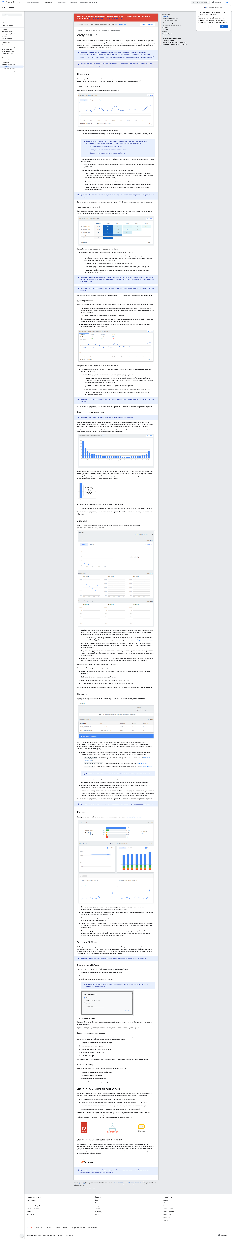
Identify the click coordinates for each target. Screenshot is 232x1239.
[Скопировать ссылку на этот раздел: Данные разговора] (95, 301)
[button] (12, 51)
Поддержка (73, 2)
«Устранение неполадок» (144, 640)
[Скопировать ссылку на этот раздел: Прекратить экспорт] (96, 1065)
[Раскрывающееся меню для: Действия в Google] (41, 2)
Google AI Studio (168, 1209)
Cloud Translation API (120, 24)
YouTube (97, 1214)
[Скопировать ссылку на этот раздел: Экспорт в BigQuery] (99, 942)
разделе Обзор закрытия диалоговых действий (105, 18)
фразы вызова (138, 804)
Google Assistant (95, 30)
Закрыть (213, 27)
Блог (96, 1200)
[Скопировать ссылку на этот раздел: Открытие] (89, 694)
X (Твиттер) (98, 1211)
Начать (224, 27)
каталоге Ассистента (134, 817)
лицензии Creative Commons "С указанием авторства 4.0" (128, 1182)
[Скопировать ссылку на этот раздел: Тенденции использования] (101, 86)
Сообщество (62, 2)
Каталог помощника (33, 1209)
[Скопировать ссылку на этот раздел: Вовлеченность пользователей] (105, 412)
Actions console (8, 8)
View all (165, 1220)
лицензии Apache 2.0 (79, 1184)
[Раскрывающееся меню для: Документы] (54, 2)
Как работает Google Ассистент (36, 1206)
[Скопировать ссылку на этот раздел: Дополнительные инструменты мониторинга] (124, 1140)
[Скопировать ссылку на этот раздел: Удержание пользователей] (102, 207)
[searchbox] (12, 15)
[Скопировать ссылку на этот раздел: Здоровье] (89, 521)
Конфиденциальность (49, 1235)
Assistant (17, 2)
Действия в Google (33, 2)
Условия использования (34, 1235)
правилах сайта (107, 1184)
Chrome (165, 1203)
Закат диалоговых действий (89, 2)
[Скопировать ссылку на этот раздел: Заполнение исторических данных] (108, 1033)
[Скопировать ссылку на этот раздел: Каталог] (87, 812)
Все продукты (92, 1227)
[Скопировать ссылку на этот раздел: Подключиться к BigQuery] (101, 965)
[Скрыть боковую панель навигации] (22, 1236)
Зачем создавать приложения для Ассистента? (41, 1203)
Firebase (165, 1206)
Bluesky (97, 1203)
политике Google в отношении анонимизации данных (136, 57)
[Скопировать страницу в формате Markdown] (96, 35)
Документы (48, 2)
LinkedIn (97, 1209)
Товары (86, 30)
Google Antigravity (168, 1211)
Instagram (98, 1206)
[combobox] (200, 2)
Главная (79, 30)
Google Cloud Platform (78, 1227)
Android (165, 1200)
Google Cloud (167, 1214)
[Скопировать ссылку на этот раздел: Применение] (92, 74)
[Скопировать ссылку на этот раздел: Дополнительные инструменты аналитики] (121, 1089)
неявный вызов (141, 763)
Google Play (166, 1217)
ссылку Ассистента (147, 766)
